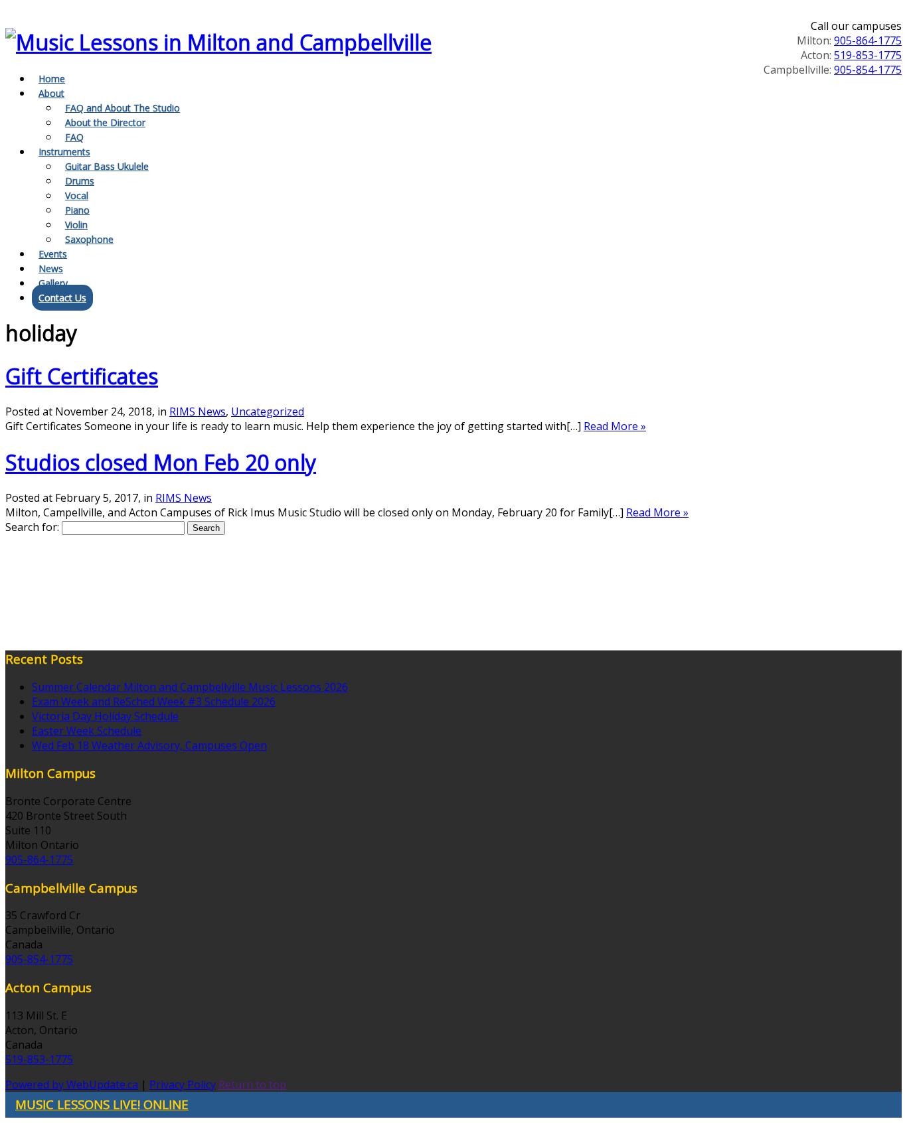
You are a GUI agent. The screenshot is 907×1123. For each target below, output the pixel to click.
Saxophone (89, 239)
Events (53, 254)
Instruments (64, 151)
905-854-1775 (868, 69)
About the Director (105, 122)
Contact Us (62, 297)
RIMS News (197, 411)
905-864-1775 (868, 40)
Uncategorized (267, 411)
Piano (77, 210)
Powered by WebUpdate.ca (71, 1084)
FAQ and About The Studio (122, 108)
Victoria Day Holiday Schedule (105, 716)
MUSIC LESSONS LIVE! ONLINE (102, 1104)
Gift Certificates (81, 376)
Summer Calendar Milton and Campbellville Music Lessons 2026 (190, 687)
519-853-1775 (868, 55)
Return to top (252, 1084)
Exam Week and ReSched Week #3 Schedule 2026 (154, 701)
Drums (79, 181)
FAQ (74, 137)
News (51, 268)
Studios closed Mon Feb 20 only (160, 462)
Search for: (32, 527)
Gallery (53, 283)
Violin (76, 224)
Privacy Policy (182, 1084)
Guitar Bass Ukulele (107, 166)
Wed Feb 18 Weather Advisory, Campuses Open (149, 745)
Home (52, 78)
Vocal (76, 195)
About (51, 93)
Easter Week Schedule (86, 730)
